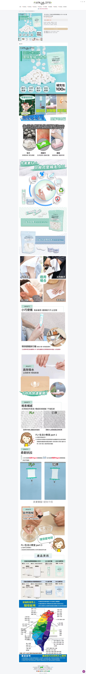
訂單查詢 (46, 665)
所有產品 (23, 11)
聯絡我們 (39, 665)
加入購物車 (56, 28)
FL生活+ (52, 667)
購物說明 (43, 665)
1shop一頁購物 (43, 673)
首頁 (20, 11)
